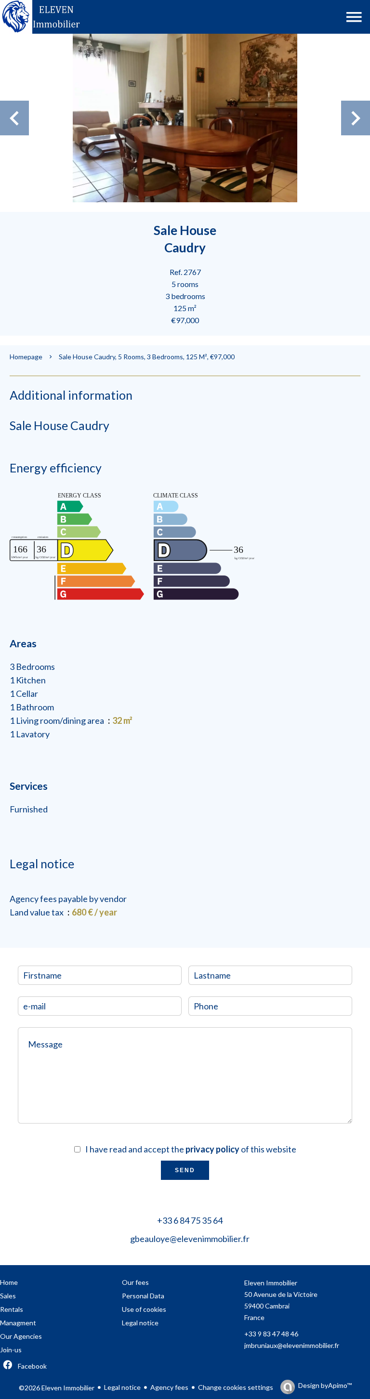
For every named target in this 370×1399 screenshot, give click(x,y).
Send (185, 1170)
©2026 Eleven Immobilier (56, 1388)
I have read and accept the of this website (190, 1149)
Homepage (26, 357)
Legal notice (122, 1387)
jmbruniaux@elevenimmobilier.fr (291, 1345)
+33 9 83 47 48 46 (271, 1334)
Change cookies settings (235, 1387)
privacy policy (212, 1149)
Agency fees (169, 1387)
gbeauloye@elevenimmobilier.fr (190, 1238)
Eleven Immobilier (270, 1283)
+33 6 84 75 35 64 (190, 1220)
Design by (325, 1385)
